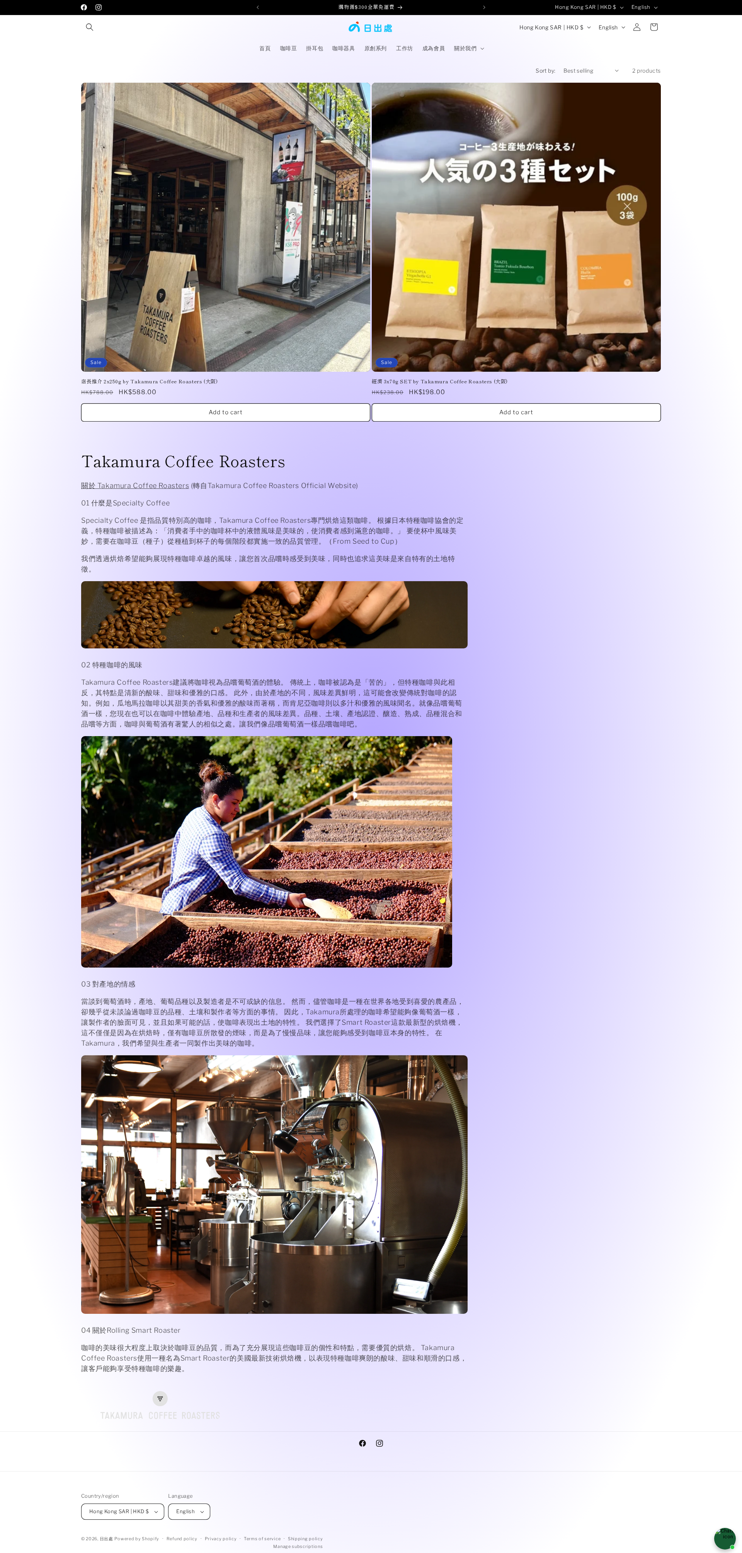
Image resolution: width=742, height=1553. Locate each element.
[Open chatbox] (725, 1539)
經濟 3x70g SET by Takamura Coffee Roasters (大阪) (440, 381)
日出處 (106, 1538)
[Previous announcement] (257, 7)
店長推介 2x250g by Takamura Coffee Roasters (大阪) (149, 381)
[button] (89, 27)
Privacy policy (221, 1538)
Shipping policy (305, 1538)
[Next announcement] (484, 7)
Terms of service (262, 1538)
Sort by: (545, 70)
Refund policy (182, 1538)
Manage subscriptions (298, 1546)
